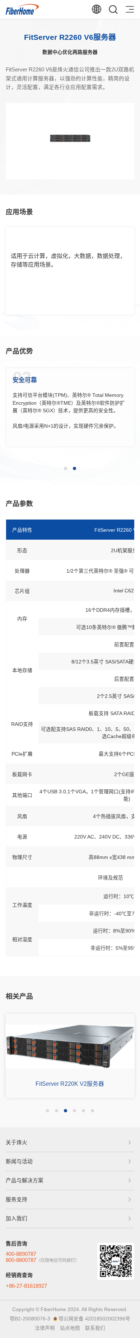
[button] (65, 468)
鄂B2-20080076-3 (30, 1318)
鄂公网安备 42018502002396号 (94, 1318)
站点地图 (70, 1328)
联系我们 (95, 1328)
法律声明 (45, 1328)
